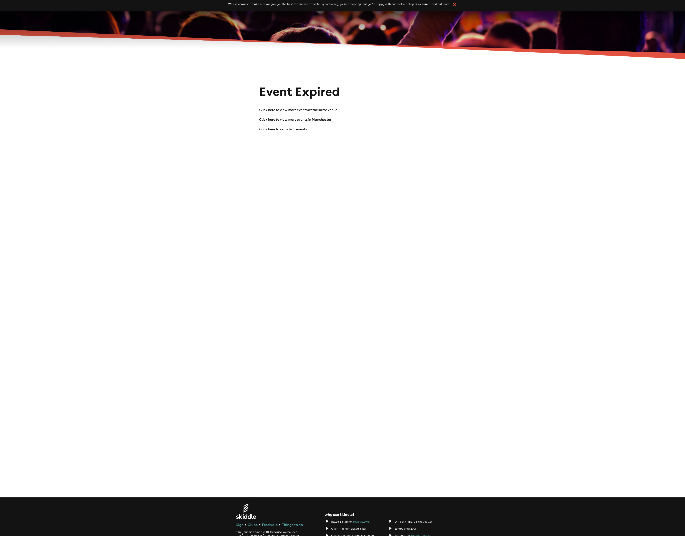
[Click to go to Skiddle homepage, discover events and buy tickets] (245, 511)
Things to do (292, 524)
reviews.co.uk (361, 521)
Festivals (270, 524)
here (425, 4)
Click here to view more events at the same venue (298, 110)
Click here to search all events (283, 129)
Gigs (239, 524)
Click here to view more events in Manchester (295, 119)
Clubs (253, 524)
